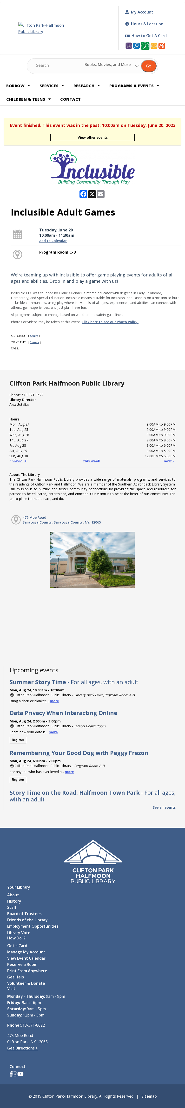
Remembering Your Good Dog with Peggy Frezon (79, 753)
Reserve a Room (22, 964)
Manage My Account (26, 952)
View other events (93, 137)
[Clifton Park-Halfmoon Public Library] (47, 28)
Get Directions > (22, 1048)
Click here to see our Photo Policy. (110, 322)
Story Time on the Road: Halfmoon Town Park (93, 796)
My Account (142, 12)
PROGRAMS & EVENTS (132, 85)
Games (34, 342)
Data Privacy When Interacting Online (63, 713)
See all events (164, 807)
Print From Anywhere (27, 970)
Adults (34, 336)
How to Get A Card (149, 35)
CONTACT (70, 99)
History (14, 901)
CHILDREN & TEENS (26, 99)
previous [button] (18, 461)
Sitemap (149, 1096)
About (13, 895)
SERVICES (50, 85)
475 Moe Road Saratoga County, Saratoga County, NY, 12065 (62, 519)
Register (18, 740)
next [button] (168, 461)
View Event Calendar (26, 958)
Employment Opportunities (33, 926)
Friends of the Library (27, 920)
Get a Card (17, 945)
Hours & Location (147, 23)
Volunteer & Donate (26, 983)
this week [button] (91, 461)
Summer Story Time (74, 682)
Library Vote (18, 932)
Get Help (15, 977)
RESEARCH (84, 85)
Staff (11, 907)
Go (148, 66)
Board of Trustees (24, 913)
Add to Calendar (53, 240)
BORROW (16, 85)
